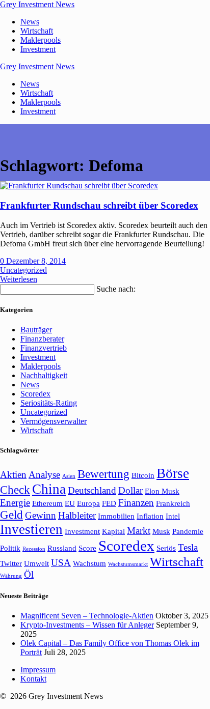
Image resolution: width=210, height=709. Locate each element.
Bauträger (36, 329)
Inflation (150, 516)
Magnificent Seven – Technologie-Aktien (86, 615)
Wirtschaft (36, 30)
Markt (138, 530)
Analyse (44, 474)
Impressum (38, 669)
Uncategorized (23, 270)
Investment (38, 49)
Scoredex (35, 393)
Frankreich (173, 503)
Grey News (37, 4)
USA (61, 562)
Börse (172, 473)
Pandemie (187, 531)
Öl (29, 574)
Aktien (13, 474)
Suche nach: (116, 289)
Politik (10, 548)
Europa (88, 503)
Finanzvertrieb (43, 348)
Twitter (11, 563)
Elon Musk (162, 491)
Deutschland (92, 490)
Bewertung (103, 474)
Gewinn (40, 515)
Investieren (31, 529)
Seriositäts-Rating (48, 403)
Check (15, 490)
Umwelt (36, 563)
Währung (11, 576)
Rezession (33, 549)
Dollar (130, 490)
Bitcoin (143, 475)
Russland (61, 548)
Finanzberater (42, 338)
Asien (68, 476)
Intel (173, 516)
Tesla (188, 547)
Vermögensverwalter (53, 421)
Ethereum (47, 503)
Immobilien (116, 516)
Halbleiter (77, 515)
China (49, 489)
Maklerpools (40, 40)
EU (70, 503)
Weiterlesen (18, 279)
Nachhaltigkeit (43, 375)
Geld (11, 514)
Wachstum (89, 563)
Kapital (113, 531)
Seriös (166, 548)
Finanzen (136, 502)
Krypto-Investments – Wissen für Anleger (87, 624)
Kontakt (33, 678)
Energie (15, 502)
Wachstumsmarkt (128, 564)
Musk (161, 531)
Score (87, 548)
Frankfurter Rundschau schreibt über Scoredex (99, 205)
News (29, 21)
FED (109, 503)
